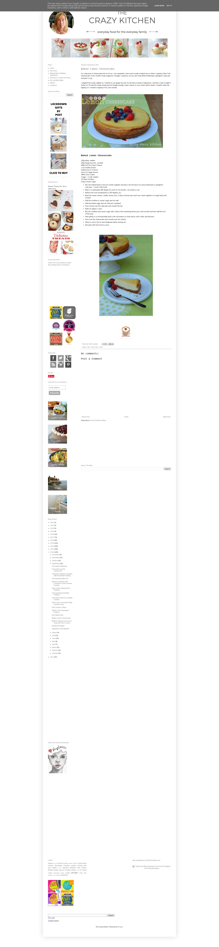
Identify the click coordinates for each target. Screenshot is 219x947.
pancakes (57, 873)
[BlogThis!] (105, 344)
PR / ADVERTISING (56, 80)
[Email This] (103, 344)
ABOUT (52, 83)
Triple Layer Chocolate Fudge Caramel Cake (62, 603)
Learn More (159, 6)
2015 (52, 543)
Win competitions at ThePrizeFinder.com (146, 860)
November (56, 557)
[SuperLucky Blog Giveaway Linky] (152, 868)
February (55, 650)
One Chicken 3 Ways (59, 607)
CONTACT (53, 85)
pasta (62, 873)
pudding (67, 873)
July (53, 635)
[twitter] (61, 360)
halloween (62, 870)
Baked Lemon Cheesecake (61, 618)
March (54, 647)
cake (88, 347)
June (54, 638)
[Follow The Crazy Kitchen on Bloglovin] (57, 773)
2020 (52, 528)
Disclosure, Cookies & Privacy (60, 78)
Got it (169, 6)
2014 (52, 546)
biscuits (55, 863)
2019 (52, 531)
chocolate (58, 865)
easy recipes (81, 868)
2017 (52, 537)
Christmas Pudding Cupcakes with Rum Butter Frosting (62, 575)
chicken (50, 865)
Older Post (166, 417)
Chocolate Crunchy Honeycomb (58, 570)
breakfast (65, 863)
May (53, 641)
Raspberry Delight (58, 626)
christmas (66, 865)
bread (60, 863)
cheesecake (94, 347)
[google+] (68, 360)
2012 (52, 552)
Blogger (120, 927)
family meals (53, 870)
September (56, 563)
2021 (52, 525)
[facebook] (53, 360)
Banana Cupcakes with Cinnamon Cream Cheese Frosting (62, 583)
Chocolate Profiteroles (59, 566)
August (54, 632)
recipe (101, 347)
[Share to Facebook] (110, 344)
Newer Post (86, 417)
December (56, 555)
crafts (59, 867)
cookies (73, 865)
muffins (50, 873)
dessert (73, 868)
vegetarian (64, 875)
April (54, 644)
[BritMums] (67, 905)
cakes (70, 863)
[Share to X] (108, 344)
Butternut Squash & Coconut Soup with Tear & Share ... (61, 622)
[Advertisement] (126, 443)
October (55, 561)
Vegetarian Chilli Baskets (60, 629)
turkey (58, 875)
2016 (52, 540)
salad (81, 873)
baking (50, 863)
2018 (52, 534)
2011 (52, 657)
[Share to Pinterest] (112, 344)
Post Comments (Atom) (98, 420)
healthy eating (70, 870)
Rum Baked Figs (57, 615)
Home (126, 417)
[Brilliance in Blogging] (54, 892)
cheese (75, 863)
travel (54, 875)
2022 (52, 522)
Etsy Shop (53, 71)
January (55, 653)
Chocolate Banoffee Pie (60, 578)
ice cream (83, 870)
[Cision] (68, 367)
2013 (52, 549)
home (77, 870)
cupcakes (65, 868)
